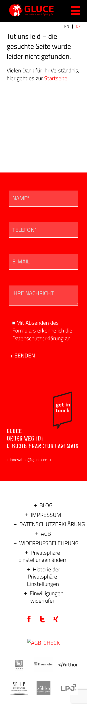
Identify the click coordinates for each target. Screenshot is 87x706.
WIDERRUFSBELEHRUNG (49, 543)
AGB (46, 534)
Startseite (55, 78)
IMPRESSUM (46, 515)
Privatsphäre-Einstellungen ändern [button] (43, 556)
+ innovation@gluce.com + (29, 460)
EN (66, 26)
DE (78, 26)
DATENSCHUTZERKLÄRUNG (52, 524)
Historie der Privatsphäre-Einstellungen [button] (43, 576)
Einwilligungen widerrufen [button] (46, 597)
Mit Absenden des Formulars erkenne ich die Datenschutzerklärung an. (42, 330)
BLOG (45, 505)
